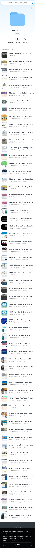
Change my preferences (9, 540)
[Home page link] (3, 2)
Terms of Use (17, 527)
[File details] (17, 55)
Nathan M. (18, 33)
